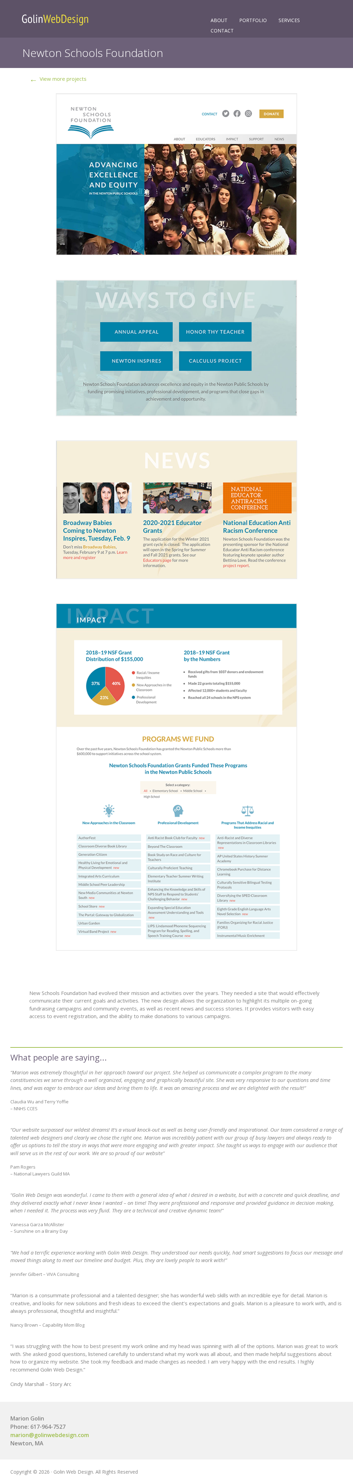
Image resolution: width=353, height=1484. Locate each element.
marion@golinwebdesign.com (49, 1435)
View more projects (58, 79)
